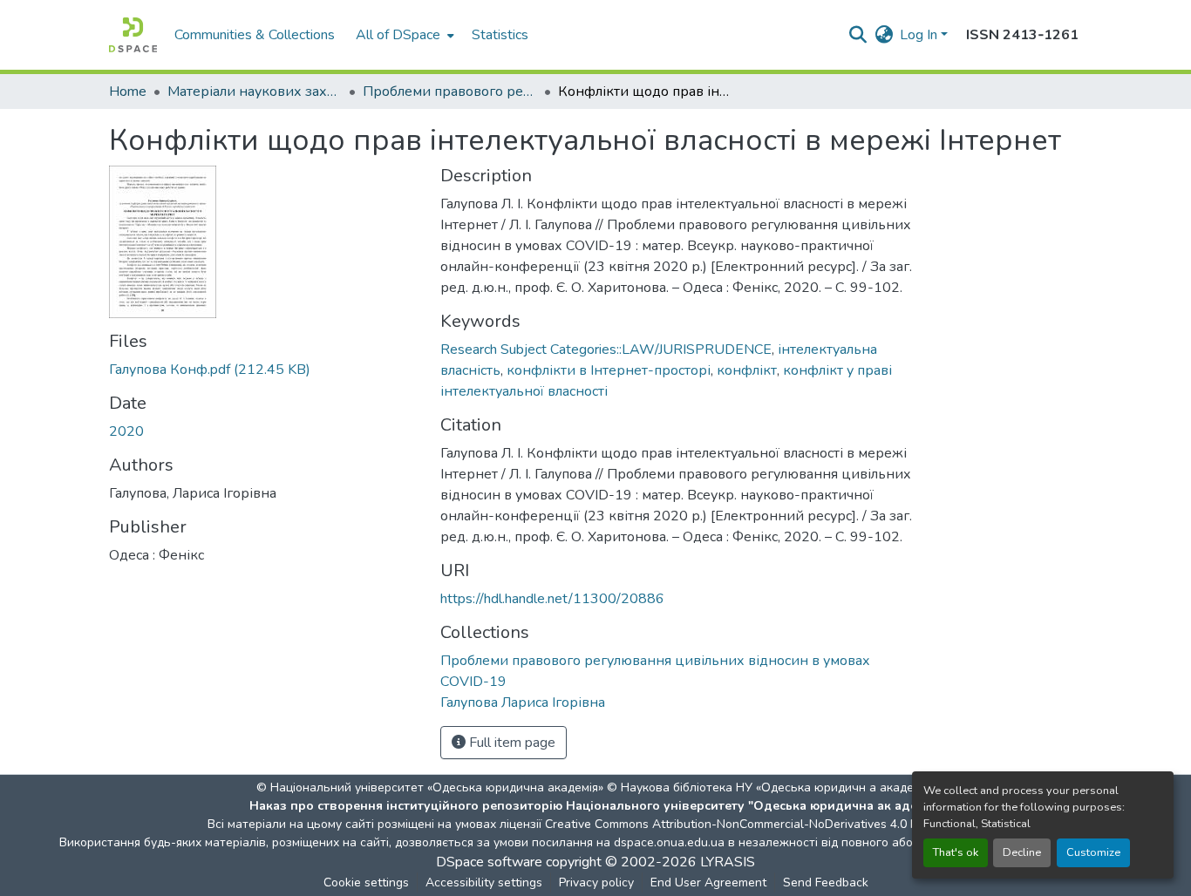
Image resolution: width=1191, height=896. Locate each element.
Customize (1093, 852)
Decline (1022, 852)
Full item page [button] (510, 742)
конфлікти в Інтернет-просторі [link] (609, 370)
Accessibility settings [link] (483, 882)
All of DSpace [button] (398, 34)
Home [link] (127, 91)
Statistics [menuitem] (500, 34)
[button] (133, 34)
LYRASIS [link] (727, 862)
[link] (264, 369)
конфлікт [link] (747, 370)
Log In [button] (920, 34)
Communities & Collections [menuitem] (254, 34)
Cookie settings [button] (366, 882)
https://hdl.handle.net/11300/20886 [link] (552, 598)
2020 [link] (126, 431)
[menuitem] (403, 35)
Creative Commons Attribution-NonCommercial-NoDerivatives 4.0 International (763, 824)
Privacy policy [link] (596, 882)
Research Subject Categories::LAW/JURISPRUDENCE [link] (606, 349)
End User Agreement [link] (708, 882)
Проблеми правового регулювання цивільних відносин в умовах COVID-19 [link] (450, 91)
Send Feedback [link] (825, 882)
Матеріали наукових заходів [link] (254, 91)
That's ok (955, 852)
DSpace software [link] (489, 862)
